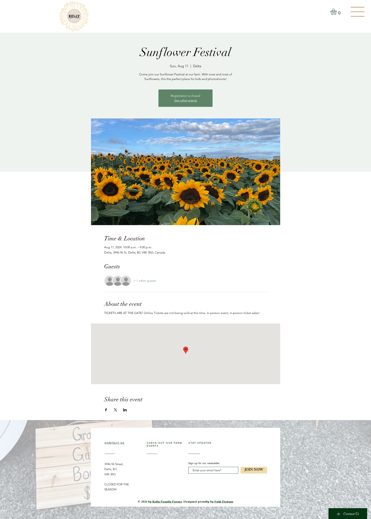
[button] (357, 12)
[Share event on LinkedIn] (125, 409)
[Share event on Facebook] (106, 409)
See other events (185, 100)
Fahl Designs (223, 502)
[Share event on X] (115, 409)
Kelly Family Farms (167, 502)
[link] (337, 12)
